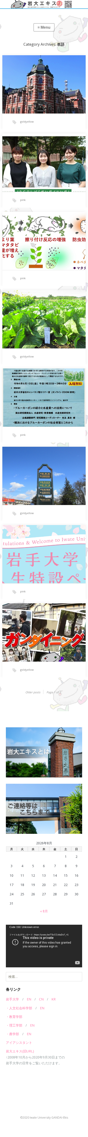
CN (41, 999)
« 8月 (44, 911)
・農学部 (12, 1034)
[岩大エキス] (44, 4)
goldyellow (27, 121)
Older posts (32, 692)
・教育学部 (14, 1016)
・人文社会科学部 (19, 1008)
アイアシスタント (19, 1042)
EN (29, 999)
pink (23, 200)
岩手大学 (12, 999)
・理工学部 (14, 1025)
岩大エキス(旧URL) (20, 1051)
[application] (44, 946)
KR (53, 999)
